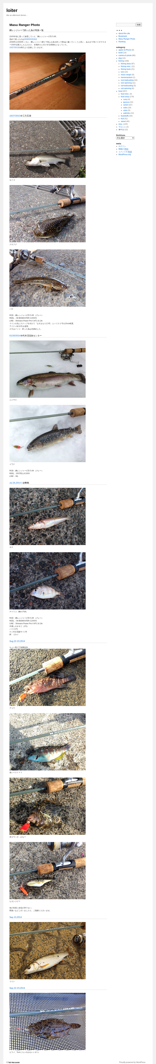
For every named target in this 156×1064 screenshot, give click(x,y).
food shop (125, 97)
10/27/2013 (14, 47)
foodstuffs (125, 116)
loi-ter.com (14, 1062)
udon (125, 110)
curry (125, 99)
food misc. (125, 94)
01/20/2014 (14, 335)
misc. (121, 124)
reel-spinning (126, 83)
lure (122, 72)
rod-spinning (126, 88)
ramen (126, 105)
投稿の (123, 149)
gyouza (126, 102)
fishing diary (126, 64)
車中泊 (121, 130)
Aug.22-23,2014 (17, 641)
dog (120, 58)
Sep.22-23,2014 (17, 988)
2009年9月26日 (30, 39)
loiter (12, 10)
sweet (123, 121)
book (121, 53)
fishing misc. (126, 66)
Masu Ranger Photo (127, 39)
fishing (121, 61)
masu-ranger (126, 75)
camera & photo (125, 55)
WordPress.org (125, 154)
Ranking (122, 42)
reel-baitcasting (127, 80)
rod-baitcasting (127, 86)
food (120, 91)
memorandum (126, 77)
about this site (124, 33)
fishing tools (126, 69)
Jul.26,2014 (15, 483)
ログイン (122, 146)
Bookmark (123, 36)
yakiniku (126, 113)
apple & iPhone (125, 50)
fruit (122, 119)
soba (125, 108)
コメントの (125, 152)
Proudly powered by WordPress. (132, 1062)
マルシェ (122, 127)
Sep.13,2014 (15, 917)
